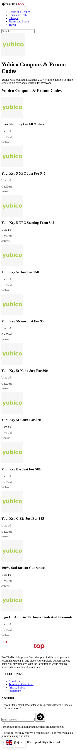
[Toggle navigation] (26, 6)
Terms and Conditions (21, 684)
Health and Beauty (19, 11)
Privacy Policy (17, 687)
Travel (12, 24)
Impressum (15, 690)
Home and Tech (18, 15)
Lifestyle (13, 18)
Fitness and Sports (19, 21)
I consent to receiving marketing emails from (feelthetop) (33, 726)
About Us (14, 681)
